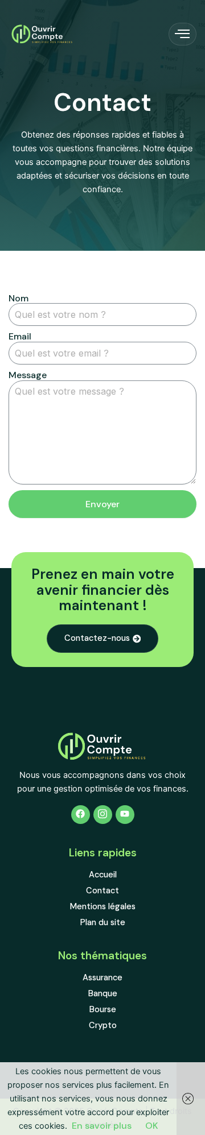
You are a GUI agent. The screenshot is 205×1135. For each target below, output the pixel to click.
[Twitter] (102, 814)
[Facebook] (80, 814)
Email (20, 337)
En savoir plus (102, 1126)
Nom (18, 298)
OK (151, 1126)
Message (28, 375)
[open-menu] (182, 34)
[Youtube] (125, 814)
